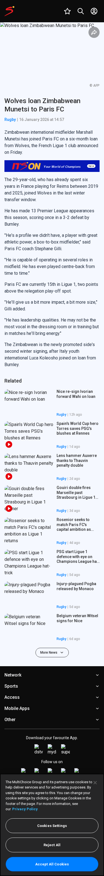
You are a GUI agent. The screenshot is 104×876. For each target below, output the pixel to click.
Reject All (52, 845)
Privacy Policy (25, 809)
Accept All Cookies (52, 864)
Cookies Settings (52, 826)
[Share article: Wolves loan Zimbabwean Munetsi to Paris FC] (94, 32)
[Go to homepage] (9, 11)
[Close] (95, 783)
